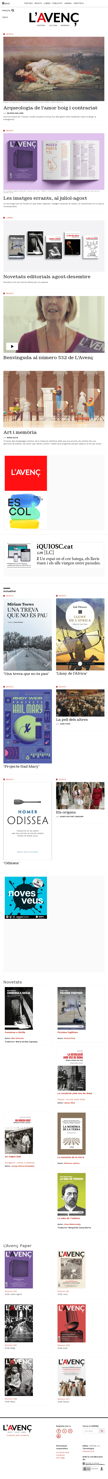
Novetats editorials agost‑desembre (46, 277)
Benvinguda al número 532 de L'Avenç (48, 358)
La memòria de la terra (71, 1157)
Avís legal (60, 1458)
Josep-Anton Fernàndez (22, 1166)
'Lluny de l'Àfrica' (71, 673)
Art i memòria (20, 432)
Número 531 (63, 1291)
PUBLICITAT (57, 3)
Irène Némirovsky (72, 1224)
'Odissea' (11, 863)
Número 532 (11, 1291)
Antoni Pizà (69, 1038)
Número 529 (64, 1345)
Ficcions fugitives (68, 1032)
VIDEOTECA (79, 3)
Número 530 (11, 1345)
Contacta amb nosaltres (17, 1435)
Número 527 (64, 1399)
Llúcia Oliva (69, 1103)
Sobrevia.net (88, 1451)
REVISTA (38, 3)
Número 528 (11, 1399)
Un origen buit (13, 1156)
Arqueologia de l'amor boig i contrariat (50, 108)
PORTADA (28, 3)
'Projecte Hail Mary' (21, 766)
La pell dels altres (72, 719)
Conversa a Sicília (15, 1032)
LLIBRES (47, 3)
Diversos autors (72, 1163)
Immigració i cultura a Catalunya (19, 1163)
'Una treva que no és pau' (26, 674)
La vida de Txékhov (69, 1218)
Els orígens (66, 812)
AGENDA (68, 3)
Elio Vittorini (17, 1038)
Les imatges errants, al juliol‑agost (45, 198)
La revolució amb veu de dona (75, 1093)
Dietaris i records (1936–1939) (71, 1099)
